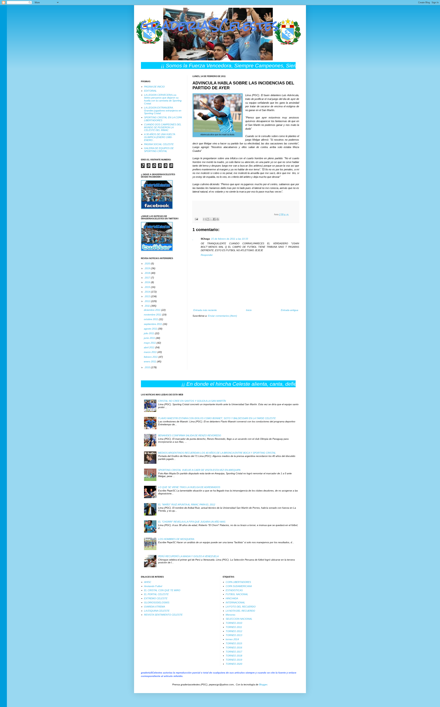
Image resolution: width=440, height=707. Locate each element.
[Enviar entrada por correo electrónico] (196, 219)
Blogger (263, 684)
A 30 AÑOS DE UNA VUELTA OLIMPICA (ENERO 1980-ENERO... (159, 137)
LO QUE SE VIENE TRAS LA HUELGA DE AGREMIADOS (189, 487)
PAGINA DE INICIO (154, 86)
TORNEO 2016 (234, 647)
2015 (148, 287)
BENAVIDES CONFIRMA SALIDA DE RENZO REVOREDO (189, 435)
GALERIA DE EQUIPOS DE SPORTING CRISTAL (159, 149)
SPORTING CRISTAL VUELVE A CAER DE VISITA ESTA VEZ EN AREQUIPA (199, 470)
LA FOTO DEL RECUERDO (241, 606)
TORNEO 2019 (234, 659)
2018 (148, 273)
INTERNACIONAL (235, 602)
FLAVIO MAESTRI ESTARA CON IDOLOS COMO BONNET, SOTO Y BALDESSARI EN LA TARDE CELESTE (217, 418)
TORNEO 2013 (234, 635)
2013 (148, 296)
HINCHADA (232, 598)
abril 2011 (149, 347)
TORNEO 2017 (234, 651)
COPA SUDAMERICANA (239, 586)
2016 (148, 282)
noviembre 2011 (153, 314)
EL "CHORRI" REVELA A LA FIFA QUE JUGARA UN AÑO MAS (191, 521)
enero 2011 (150, 361)
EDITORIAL (150, 90)
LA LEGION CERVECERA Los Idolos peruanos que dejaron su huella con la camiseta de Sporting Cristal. (163, 99)
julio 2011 (149, 333)
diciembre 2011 (152, 310)
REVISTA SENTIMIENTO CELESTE (163, 614)
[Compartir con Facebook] (214, 219)
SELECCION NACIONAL (239, 618)
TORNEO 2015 (234, 643)
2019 (148, 268)
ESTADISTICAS (234, 590)
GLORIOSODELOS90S (156, 602)
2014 (148, 291)
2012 (148, 301)
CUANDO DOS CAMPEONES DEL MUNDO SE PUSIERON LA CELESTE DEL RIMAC (162, 127)
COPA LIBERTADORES (238, 582)
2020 (148, 263)
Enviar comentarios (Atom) (222, 315)
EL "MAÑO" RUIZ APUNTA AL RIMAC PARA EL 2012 (186, 504)
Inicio (249, 310)
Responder (207, 255)
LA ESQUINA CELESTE (156, 610)
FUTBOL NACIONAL (237, 594)
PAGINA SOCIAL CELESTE (159, 144)
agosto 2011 (151, 328)
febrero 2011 (151, 356)
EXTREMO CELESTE (155, 598)
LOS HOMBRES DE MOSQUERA (176, 539)
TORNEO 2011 (234, 627)
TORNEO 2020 (234, 663)
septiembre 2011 (153, 324)
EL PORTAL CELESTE (156, 594)
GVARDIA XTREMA (154, 606)
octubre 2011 (151, 319)
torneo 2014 (232, 639)
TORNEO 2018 (234, 655)
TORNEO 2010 (234, 623)
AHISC (147, 582)
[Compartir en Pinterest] (217, 219)
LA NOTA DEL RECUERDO (240, 610)
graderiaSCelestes (210, 25)
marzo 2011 (150, 352)
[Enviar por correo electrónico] (204, 219)
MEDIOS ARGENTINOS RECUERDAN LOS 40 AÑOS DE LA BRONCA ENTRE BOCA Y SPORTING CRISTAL (217, 452)
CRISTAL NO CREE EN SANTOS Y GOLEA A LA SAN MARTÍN (192, 400)
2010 (148, 367)
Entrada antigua (289, 310)
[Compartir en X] (211, 219)
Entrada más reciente (205, 310)
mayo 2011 (150, 342)
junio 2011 (150, 338)
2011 (148, 305)
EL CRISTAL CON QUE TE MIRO (162, 590)
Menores (230, 614)
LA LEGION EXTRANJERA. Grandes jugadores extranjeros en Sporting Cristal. (162, 110)
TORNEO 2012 (234, 631)
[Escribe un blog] (208, 219)
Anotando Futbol (153, 586)
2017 (148, 277)
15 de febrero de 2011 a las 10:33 (229, 238)
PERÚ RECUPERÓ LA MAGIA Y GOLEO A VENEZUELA (188, 556)
